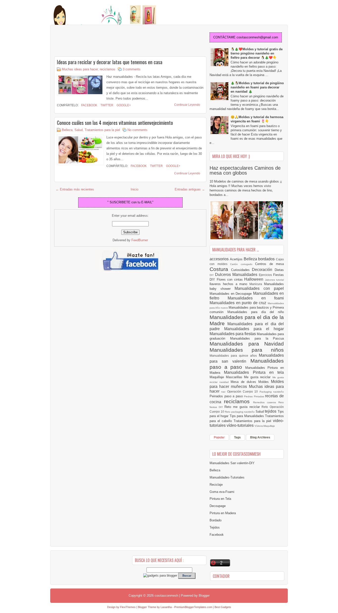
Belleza (67, 130)
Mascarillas (235, 377)
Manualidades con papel (259, 288)
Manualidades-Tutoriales (227, 477)
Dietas (279, 270)
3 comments (132, 69)
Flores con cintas (230, 279)
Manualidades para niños (247, 350)
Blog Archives (260, 437)
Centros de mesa (269, 264)
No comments (137, 130)
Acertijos (237, 259)
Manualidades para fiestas (233, 334)
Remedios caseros (266, 402)
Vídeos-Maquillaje (265, 426)
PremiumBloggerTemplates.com (193, 607)
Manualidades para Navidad (247, 343)
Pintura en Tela (220, 499)
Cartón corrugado (242, 264)
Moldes (264, 382)
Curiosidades (241, 270)
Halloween (254, 279)
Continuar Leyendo (187, 105)
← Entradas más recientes (75, 189)
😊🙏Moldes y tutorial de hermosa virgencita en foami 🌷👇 (257, 119)
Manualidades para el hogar (254, 329)
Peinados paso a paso (227, 396)
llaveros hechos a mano (229, 284)
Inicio (134, 189)
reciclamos (107, 69)
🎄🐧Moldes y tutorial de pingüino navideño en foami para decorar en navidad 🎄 (257, 87)
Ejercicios (266, 274)
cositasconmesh (166, 595)
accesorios (220, 259)
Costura (220, 269)
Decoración (263, 269)
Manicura (256, 284)
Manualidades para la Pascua (257, 338)
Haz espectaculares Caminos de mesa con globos (245, 170)
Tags (237, 437)
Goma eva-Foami (222, 492)
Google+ (123, 105)
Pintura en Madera (223, 513)
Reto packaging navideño (240, 411)
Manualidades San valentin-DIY (232, 463)
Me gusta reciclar (258, 377)
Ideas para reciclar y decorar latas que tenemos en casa (109, 62)
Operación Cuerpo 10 (243, 391)
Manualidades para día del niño (255, 312)
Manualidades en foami (256, 298)
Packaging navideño (272, 391)
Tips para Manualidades (247, 416)
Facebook (88, 105)
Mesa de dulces (244, 382)
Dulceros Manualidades (237, 274)
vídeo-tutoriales (241, 425)
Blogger (204, 595)
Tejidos (215, 527)
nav (224, 391)
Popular (219, 437)
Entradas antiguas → (190, 189)
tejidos (271, 411)
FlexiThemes (128, 607)
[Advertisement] (93, 41)
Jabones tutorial (274, 279)
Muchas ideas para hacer (80, 69)
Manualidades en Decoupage (231, 293)
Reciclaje (216, 484)
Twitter (106, 105)
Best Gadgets (223, 607)
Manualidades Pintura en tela (254, 372)
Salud (78, 130)
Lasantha (166, 607)
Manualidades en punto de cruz (239, 303)
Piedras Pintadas (254, 396)
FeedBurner (139, 240)
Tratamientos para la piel (102, 130)
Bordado (215, 520)
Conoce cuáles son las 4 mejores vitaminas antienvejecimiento (115, 122)
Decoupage (218, 506)
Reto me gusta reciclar (243, 407)
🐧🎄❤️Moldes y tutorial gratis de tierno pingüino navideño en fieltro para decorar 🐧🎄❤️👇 (257, 53)
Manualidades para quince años (234, 355)
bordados (267, 259)
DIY (212, 275)
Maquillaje (218, 377)
